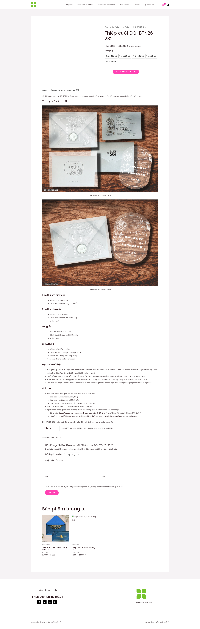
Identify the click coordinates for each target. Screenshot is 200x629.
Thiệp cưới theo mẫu (85, 4)
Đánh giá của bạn (55, 454)
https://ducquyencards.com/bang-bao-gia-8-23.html (81, 413)
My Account (149, 4)
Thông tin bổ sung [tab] (57, 90)
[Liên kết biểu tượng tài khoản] (168, 5)
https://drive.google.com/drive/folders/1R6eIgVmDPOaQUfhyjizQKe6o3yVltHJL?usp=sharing (97, 416)
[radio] (111, 56)
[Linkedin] (55, 602)
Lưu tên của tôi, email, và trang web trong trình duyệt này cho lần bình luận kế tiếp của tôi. (85, 486)
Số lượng (109, 50)
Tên (47, 476)
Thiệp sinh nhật (125, 4)
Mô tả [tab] (44, 90)
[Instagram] (50, 602)
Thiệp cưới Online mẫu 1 (47, 597)
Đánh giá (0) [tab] (73, 90)
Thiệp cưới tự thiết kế (106, 4)
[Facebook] (39, 602)
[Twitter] (45, 602)
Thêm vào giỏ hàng (126, 72)
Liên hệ (137, 4)
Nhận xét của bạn (54, 460)
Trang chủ (69, 4)
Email (104, 476)
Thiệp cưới (119, 27)
